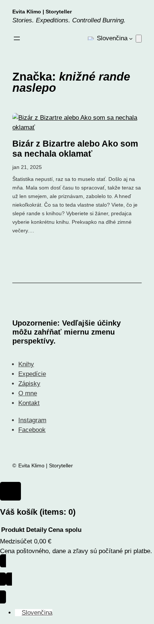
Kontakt (29, 403)
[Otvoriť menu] (16, 38)
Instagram (32, 420)
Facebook (32, 429)
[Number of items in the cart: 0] (139, 39)
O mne (27, 393)
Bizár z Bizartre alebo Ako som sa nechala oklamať (75, 149)
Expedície (32, 373)
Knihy (26, 364)
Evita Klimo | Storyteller (42, 12)
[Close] (10, 491)
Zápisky (29, 383)
